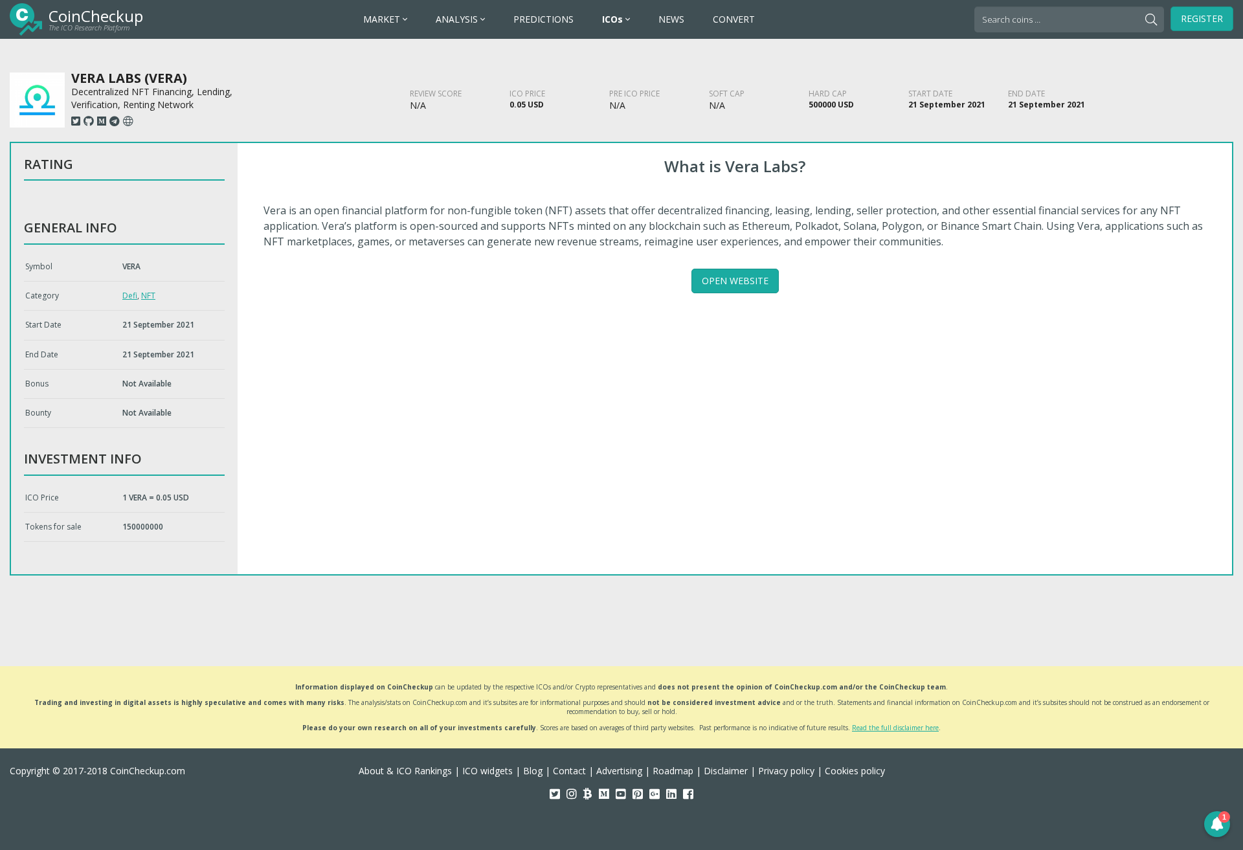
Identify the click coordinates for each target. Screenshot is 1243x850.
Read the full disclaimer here (895, 727)
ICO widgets (487, 771)
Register (1202, 18)
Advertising (619, 771)
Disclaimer (726, 771)
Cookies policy (855, 771)
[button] (1217, 824)
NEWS (671, 19)
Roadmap (673, 771)
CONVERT (734, 19)
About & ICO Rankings (405, 771)
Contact (569, 771)
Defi (129, 295)
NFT (148, 295)
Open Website (735, 280)
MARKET (383, 19)
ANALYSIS (458, 19)
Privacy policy (786, 771)
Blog (533, 771)
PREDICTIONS (543, 19)
